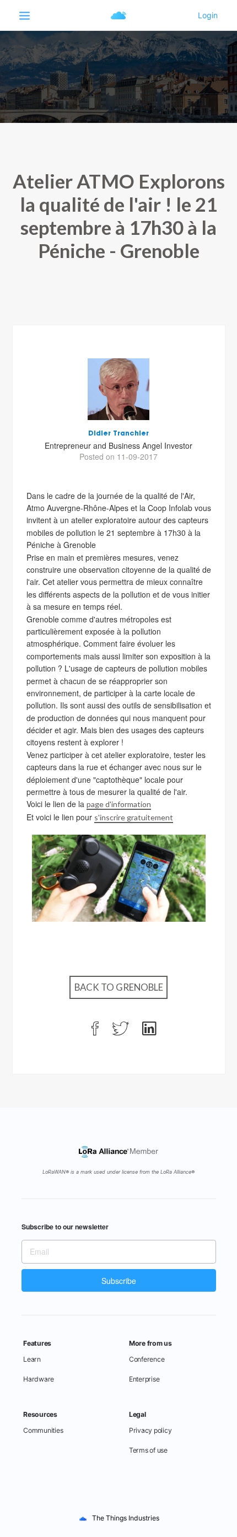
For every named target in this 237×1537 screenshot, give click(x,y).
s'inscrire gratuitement (133, 817)
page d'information (119, 804)
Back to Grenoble (118, 987)
